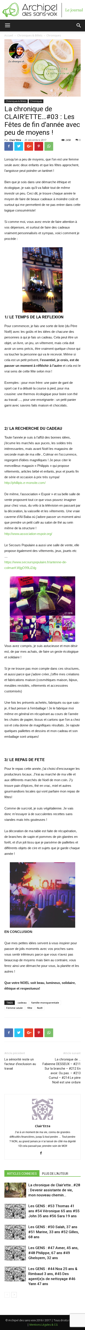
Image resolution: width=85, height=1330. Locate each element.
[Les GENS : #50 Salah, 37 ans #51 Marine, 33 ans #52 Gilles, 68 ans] (15, 1232)
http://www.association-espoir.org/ (28, 534)
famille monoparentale (45, 1002)
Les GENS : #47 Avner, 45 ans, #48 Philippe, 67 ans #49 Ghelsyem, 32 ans (53, 1253)
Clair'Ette (15, 140)
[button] (79, 25)
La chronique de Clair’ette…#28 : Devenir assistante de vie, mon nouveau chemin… (54, 1190)
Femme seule (14, 1007)
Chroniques (36, 101)
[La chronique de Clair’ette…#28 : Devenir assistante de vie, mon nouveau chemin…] (15, 1190)
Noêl (39, 1007)
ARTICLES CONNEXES (22, 1173)
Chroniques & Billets (16, 101)
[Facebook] (42, 1153)
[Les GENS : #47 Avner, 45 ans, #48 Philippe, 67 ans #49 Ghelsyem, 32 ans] (15, 1252)
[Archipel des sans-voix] (42, 10)
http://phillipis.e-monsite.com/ (25, 483)
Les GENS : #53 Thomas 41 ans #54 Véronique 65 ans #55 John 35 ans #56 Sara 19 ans (54, 1211)
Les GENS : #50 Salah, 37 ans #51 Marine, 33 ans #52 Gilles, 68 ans (53, 1232)
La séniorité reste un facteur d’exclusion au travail (20, 1063)
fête (29, 1007)
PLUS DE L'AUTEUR (55, 1173)
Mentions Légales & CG (43, 1325)
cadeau (22, 1002)
